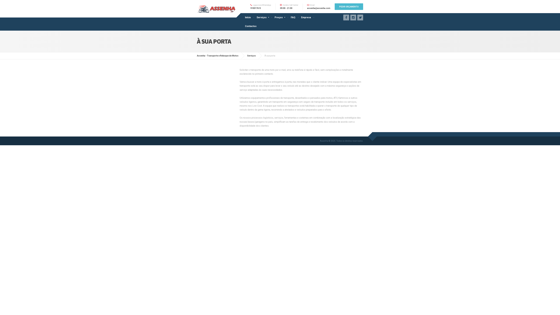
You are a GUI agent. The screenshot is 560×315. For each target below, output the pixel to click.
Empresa (306, 17)
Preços (279, 17)
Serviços (262, 17)
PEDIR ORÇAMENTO (349, 7)
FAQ (293, 17)
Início (248, 17)
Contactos (251, 26)
